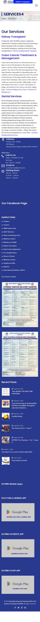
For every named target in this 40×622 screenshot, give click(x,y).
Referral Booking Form (11, 235)
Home (4, 19)
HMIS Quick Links (9, 228)
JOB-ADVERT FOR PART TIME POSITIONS (22, 393)
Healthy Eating (17, 416)
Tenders (6, 221)
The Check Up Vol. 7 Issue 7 (22, 428)
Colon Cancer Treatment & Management (19, 56)
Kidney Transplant (14, 37)
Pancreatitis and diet (19, 460)
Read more (6, 153)
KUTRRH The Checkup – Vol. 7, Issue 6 (25, 441)
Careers (6, 225)
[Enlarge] (36, 284)
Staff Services (8, 232)
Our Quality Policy (9, 253)
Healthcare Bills (9, 263)
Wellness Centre (9, 239)
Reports (6, 267)
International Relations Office (14, 270)
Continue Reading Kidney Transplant (24, 51)
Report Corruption (10, 246)
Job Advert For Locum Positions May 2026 (17, 452)
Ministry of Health (10, 242)
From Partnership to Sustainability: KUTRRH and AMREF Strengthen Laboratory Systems (24, 405)
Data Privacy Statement (12, 249)
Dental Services (12, 96)
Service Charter (9, 256)
